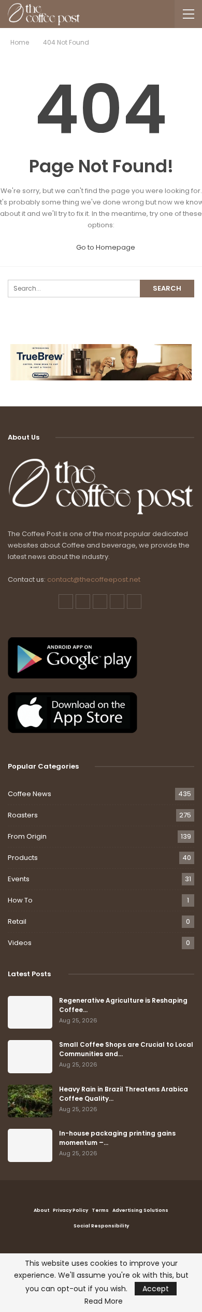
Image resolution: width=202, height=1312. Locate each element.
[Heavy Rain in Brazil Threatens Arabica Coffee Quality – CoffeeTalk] (30, 1101)
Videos (20, 943)
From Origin (27, 836)
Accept (155, 1288)
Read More (103, 1301)
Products (23, 858)
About (41, 1210)
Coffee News (29, 794)
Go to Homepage (105, 247)
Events (19, 879)
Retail (17, 921)
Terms (100, 1210)
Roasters (23, 815)
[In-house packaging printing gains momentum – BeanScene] (30, 1145)
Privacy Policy (70, 1210)
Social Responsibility (101, 1226)
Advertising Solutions (140, 1210)
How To (20, 900)
